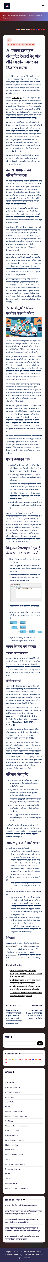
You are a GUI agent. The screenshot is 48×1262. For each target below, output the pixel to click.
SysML (8, 1174)
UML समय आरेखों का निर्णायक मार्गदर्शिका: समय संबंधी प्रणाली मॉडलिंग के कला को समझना (22, 1237)
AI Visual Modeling (12, 1092)
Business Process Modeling (16, 1116)
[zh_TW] (44, 29)
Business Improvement (14, 1111)
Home (5, 15)
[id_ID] (27, 29)
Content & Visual (12, 1130)
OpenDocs (9, 1150)
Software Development (15, 1164)
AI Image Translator (13, 1087)
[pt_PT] (34, 29)
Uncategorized (11, 1183)
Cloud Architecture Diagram (16, 1126)
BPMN (7, 1106)
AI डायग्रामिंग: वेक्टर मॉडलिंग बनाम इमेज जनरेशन (21, 1205)
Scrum (7, 1159)
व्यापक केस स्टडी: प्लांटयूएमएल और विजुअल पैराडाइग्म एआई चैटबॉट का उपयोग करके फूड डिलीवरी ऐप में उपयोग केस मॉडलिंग (26, 973)
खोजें (7, 1037)
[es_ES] (22, 29)
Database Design (12, 1135)
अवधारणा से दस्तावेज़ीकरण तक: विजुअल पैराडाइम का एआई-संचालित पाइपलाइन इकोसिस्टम (21, 1220)
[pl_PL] (32, 29)
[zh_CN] (41, 29)
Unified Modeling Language (21, 44)
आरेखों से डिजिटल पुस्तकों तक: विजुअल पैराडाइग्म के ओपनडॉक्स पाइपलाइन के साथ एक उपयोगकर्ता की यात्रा (22, 1229)
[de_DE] (17, 29)
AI (9, 40)
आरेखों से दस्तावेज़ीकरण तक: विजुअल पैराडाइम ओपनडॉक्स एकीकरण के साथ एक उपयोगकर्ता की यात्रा (23, 1212)
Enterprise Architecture (14, 1140)
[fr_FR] (24, 29)
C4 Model (9, 1121)
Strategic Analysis (13, 1169)
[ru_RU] (36, 29)
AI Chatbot (10, 1082)
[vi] (39, 29)
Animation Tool (11, 1097)
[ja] (29, 29)
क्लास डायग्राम (17, 98)
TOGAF (8, 1178)
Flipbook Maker (11, 1145)
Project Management (14, 1154)
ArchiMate (9, 1102)
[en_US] (19, 29)
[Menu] (43, 6)
